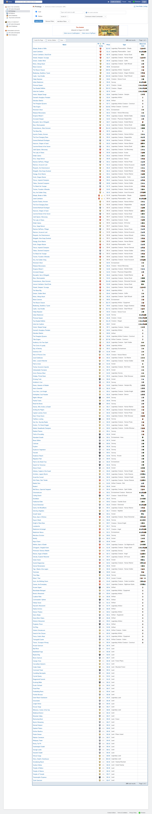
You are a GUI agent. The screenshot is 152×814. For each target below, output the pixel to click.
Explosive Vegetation (39, 449)
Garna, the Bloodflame (39, 508)
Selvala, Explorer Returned (41, 557)
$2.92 (108, 330)
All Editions (12, 13)
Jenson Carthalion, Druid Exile (42, 54)
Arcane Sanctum (38, 645)
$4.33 (108, 312)
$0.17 (108, 406)
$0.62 (108, 501)
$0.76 (108, 131)
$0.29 (108, 134)
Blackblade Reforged (39, 590)
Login (144, 1)
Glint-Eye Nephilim (38, 511)
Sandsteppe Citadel (39, 746)
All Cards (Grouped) (14, 9)
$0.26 (108, 266)
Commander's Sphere (39, 599)
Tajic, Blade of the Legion (40, 569)
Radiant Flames (37, 431)
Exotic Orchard (37, 685)
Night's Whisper (37, 397)
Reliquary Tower (37, 740)
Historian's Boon (38, 110)
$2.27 (108, 57)
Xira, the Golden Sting (39, 192)
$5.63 (108, 621)
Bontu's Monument (38, 593)
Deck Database (13, 15)
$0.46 (108, 82)
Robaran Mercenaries (39, 113)
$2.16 (108, 125)
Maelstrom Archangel (39, 529)
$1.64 (108, 278)
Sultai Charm (37, 560)
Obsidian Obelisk (38, 100)
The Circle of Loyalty (39, 345)
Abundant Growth (38, 437)
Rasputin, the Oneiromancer (41, 168)
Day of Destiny (37, 348)
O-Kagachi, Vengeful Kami (41, 547)
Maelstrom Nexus (38, 532)
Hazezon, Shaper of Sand (40, 143)
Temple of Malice (38, 768)
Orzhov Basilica (37, 731)
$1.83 (108, 189)
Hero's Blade (37, 615)
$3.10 (108, 578)
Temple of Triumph (38, 774)
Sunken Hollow (37, 765)
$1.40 (108, 581)
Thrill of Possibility (38, 434)
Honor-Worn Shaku (38, 618)
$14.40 (108, 281)
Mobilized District (38, 713)
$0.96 (108, 67)
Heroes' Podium (37, 612)
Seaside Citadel (37, 753)
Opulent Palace (37, 728)
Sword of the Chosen (39, 633)
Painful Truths (37, 400)
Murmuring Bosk (38, 719)
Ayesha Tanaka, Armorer (40, 134)
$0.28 (108, 379)
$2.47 (108, 584)
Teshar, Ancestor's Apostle (41, 367)
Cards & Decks (115, 1)
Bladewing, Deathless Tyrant (41, 73)
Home (10, 1)
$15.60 (108, 76)
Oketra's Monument (39, 621)
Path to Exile (37, 364)
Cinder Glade (37, 667)
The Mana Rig (37, 131)
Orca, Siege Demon (39, 159)
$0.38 (108, 152)
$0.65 (108, 397)
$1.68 (108, 284)
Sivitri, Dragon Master (39, 177)
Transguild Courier (38, 639)
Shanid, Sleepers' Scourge (41, 57)
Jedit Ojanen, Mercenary (40, 149)
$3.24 (108, 97)
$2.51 (108, 110)
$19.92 (108, 106)
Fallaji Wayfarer (37, 79)
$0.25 (108, 410)
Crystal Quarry (37, 676)
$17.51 (108, 308)
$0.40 (108, 471)
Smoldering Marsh (38, 762)
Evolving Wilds (37, 682)
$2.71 (108, 103)
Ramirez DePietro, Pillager (41, 162)
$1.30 (108, 547)
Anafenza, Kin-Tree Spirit (40, 342)
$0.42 (108, 116)
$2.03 (108, 655)
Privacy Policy (133, 812)
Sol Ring (35, 627)
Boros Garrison (37, 658)
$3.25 (108, 697)
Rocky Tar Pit (37, 743)
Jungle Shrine (37, 704)
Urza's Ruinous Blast (39, 373)
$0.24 (108, 137)
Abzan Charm (37, 468)
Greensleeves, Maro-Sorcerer (42, 128)
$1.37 (108, 529)
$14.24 (108, 128)
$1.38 (108, 351)
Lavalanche (36, 526)
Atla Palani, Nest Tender (40, 480)
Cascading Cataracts (39, 664)
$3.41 (108, 287)
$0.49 (108, 486)
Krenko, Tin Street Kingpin (41, 425)
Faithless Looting (38, 419)
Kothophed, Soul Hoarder (40, 394)
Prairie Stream (37, 734)
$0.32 (108, 64)
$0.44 (108, 293)
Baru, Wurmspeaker (39, 125)
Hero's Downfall (37, 388)
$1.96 (108, 269)
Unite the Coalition (38, 91)
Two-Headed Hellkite (39, 88)
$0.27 (108, 495)
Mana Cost (143, 43)
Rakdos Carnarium (38, 737)
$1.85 (108, 483)
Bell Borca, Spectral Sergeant (42, 489)
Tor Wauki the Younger (40, 186)
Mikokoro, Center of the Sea (41, 710)
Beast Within (37, 440)
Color (142, 46)
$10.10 (108, 88)
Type (124, 44)
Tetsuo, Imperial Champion (41, 180)
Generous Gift (37, 351)
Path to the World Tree (40, 462)
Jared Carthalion (38, 51)
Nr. (104, 43)
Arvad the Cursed (38, 477)
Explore (35, 446)
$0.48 (108, 318)
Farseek (35, 452)
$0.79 (108, 54)
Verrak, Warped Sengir (39, 94)
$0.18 (108, 489)
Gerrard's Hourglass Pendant (41, 97)
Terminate (36, 572)
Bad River (36, 648)
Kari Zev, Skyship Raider (40, 422)
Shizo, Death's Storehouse (41, 759)
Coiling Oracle (37, 495)
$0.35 (108, 192)
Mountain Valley (37, 716)
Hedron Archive (37, 609)
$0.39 (108, 419)
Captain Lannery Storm (40, 413)
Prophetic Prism (38, 624)
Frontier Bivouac (38, 694)
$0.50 (108, 428)
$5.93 (108, 305)
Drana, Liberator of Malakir (41, 385)
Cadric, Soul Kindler (39, 76)
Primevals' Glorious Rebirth (41, 550)
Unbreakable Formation (40, 370)
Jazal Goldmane (38, 357)
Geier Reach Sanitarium (40, 697)
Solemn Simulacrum (39, 630)
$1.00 (108, 373)
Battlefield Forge (38, 651)
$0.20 (108, 143)
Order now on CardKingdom (72, 33)
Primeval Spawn (38, 85)
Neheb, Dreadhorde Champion (42, 428)
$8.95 (108, 177)
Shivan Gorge (37, 756)
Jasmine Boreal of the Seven (41, 146)
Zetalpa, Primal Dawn (39, 376)
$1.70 (108, 606)
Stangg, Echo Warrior (39, 174)
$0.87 (108, 324)
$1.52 (108, 676)
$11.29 (108, 321)
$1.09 (108, 315)
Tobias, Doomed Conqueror (41, 183)
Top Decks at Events (14, 17)
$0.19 (108, 388)
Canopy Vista (37, 661)
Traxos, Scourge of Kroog (40, 642)
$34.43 (108, 759)
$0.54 (108, 587)
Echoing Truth (37, 379)
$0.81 (108, 361)
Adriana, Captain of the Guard (42, 471)
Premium (143, 812)
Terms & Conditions (122, 812)
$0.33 (108, 113)
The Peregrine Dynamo (40, 103)
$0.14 (108, 624)
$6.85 (108, 710)
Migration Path (37, 459)
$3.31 (108, 425)
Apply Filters (38, 21)
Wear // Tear (36, 578)
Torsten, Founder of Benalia (41, 189)
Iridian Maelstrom (38, 82)
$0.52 (108, 416)
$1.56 (108, 550)
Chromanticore (37, 492)
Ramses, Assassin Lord (40, 165)
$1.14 (108, 51)
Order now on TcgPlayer (89, 33)
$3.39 (108, 336)
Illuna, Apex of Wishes (39, 517)
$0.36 (108, 140)
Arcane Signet (37, 587)
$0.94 (108, 94)
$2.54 (108, 563)
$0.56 (108, 443)
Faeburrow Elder (38, 501)
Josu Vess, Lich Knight (40, 391)
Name (64, 44)
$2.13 (108, 165)
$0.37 (108, 557)
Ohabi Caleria (37, 155)
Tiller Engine (36, 106)
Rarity (101, 46)
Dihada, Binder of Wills (40, 48)
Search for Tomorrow (39, 465)
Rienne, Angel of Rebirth (40, 553)
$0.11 (108, 431)
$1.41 (108, 648)
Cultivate (35, 443)
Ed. (99, 43)
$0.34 (108, 376)
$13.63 (108, 48)
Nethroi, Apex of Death (40, 544)
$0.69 (108, 333)
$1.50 (108, 272)
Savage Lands (37, 749)
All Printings (12, 11)
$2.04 (108, 263)
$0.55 (108, 299)
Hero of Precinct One (39, 354)
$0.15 (108, 682)
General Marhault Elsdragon (41, 140)
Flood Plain (36, 688)
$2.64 (108, 544)
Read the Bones (38, 403)
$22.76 (108, 302)
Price (108, 44)
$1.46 (108, 364)
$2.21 (108, 532)
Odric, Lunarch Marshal (40, 361)
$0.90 (108, 756)
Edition (40, 16)
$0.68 (108, 100)
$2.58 (108, 455)
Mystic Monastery (38, 722)
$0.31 (108, 146)
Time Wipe (36, 575)
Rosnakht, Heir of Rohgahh (41, 122)
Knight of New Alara (39, 523)
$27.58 (108, 339)
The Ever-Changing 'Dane (40, 137)
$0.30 (108, 61)
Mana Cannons (37, 67)
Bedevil (35, 486)
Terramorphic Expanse (39, 777)
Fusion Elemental (38, 504)
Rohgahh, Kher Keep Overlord (42, 171)
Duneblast (36, 498)
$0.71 (108, 327)
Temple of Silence (38, 771)
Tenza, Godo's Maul (39, 636)
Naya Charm (36, 541)
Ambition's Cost (37, 382)
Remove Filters (49, 21)
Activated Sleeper (38, 119)
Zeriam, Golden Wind (39, 61)
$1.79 (108, 186)
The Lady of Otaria (38, 152)
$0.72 (108, 85)
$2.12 (108, 664)
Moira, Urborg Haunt (39, 64)
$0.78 (108, 370)
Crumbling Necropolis (39, 673)
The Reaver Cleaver (39, 70)
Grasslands (36, 700)
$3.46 (108, 73)
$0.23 (108, 155)
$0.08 (108, 183)
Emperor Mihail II (38, 116)
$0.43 (108, 275)
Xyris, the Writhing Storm (40, 581)
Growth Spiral (37, 514)
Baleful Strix (36, 483)
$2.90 (108, 590)
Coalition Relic (37, 596)
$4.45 (108, 740)
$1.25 (108, 679)
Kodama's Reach (38, 455)
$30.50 (108, 70)
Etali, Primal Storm (38, 416)
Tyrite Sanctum (37, 780)
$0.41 (108, 149)
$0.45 (108, 290)
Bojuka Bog (36, 655)
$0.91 (108, 452)
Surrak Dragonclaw (38, 563)
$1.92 (108, 119)
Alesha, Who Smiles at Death (42, 406)
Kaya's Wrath (37, 520)
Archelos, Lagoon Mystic (40, 474)
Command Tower (38, 670)
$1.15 (108, 602)
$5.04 (108, 593)
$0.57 (108, 122)
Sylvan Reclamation (39, 566)
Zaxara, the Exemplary (40, 584)
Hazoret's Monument (39, 606)
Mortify (35, 538)
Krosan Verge (37, 707)
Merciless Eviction (38, 535)
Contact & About (111, 812)
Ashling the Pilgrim (38, 410)
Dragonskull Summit (39, 679)
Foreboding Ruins (38, 691)
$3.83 (108, 79)
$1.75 (108, 480)
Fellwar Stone (37, 602)
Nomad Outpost (37, 725)
